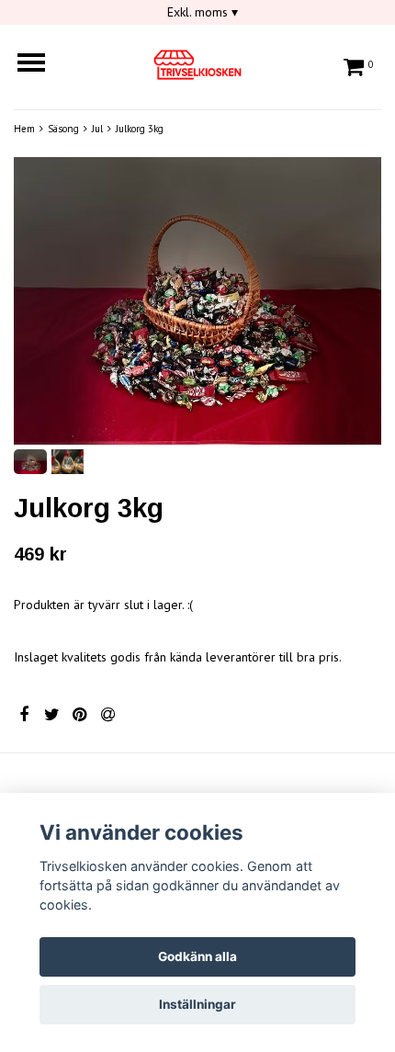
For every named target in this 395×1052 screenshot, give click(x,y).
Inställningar (197, 1004)
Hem (24, 128)
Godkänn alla (197, 956)
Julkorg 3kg (140, 128)
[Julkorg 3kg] (197, 301)
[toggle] (40, 65)
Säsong (63, 128)
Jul (97, 128)
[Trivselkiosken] (197, 61)
